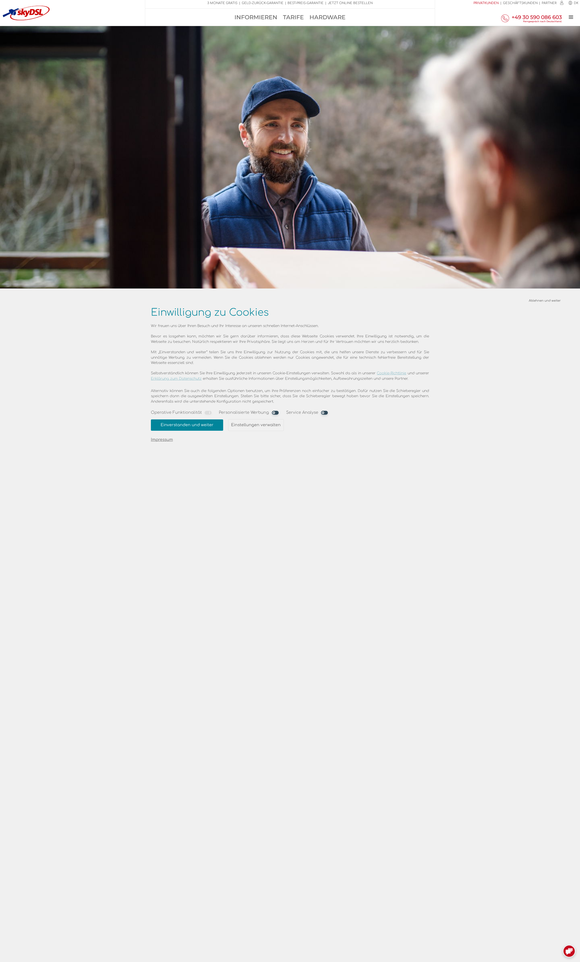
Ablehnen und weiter (545, 300)
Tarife (293, 17)
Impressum (162, 440)
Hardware (327, 17)
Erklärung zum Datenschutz (176, 379)
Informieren (255, 17)
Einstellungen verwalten (256, 425)
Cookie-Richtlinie (391, 373)
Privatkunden (486, 3)
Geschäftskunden (520, 3)
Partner (549, 3)
